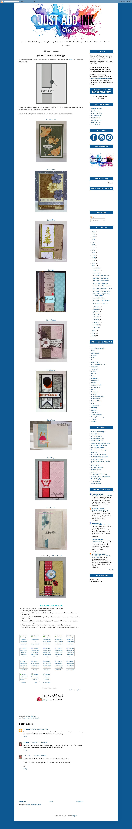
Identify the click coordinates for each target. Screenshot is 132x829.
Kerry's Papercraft (98, 509)
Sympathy (94, 412)
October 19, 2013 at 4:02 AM (39, 729)
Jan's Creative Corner (99, 554)
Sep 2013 (97, 306)
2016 (93, 258)
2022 (93, 242)
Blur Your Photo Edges (98, 432)
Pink (92, 403)
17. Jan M (35, 682)
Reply (25, 736)
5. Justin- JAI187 (70, 644)
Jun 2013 (96, 314)
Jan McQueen (95, 111)
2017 (93, 255)
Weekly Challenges (34, 42)
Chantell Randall (51, 120)
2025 (93, 234)
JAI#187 (32, 718)
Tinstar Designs (97, 494)
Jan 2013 (96, 327)
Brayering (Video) (96, 436)
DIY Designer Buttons (97, 448)
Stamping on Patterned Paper (100, 476)
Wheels (93, 421)
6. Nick (23, 656)
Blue (92, 360)
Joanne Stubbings (96, 113)
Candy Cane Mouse (97, 441)
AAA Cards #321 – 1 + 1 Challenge (102, 496)
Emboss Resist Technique (99, 450)
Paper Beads (95, 465)
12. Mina (35, 669)
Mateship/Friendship (97, 396)
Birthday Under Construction (100, 510)
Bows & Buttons (96, 434)
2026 (93, 232)
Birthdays (94, 355)
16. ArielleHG (23, 682)
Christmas (94, 367)
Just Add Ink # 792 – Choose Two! (101, 525)
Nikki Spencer (51, 370)
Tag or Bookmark (96, 414)
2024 (93, 237)
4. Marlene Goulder (58, 644)
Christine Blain (51, 170)
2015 (93, 260)
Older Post (79, 801)
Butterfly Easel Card (97, 438)
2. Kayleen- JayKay (35, 644)
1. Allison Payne (23, 644)
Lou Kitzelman (95, 118)
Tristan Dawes (95, 124)
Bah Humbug (95, 353)
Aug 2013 (96, 309)
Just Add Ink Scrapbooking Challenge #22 (101, 294)
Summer (94, 410)
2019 (93, 250)
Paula (70, 59)
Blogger (74, 816)
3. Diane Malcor (47, 644)
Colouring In (95, 369)
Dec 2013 (96, 268)
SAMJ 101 (94, 472)
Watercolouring (96, 483)
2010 (93, 336)
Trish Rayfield (51, 508)
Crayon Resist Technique (99, 445)
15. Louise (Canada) (70, 669)
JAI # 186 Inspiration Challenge (102, 288)
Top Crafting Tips (96, 479)
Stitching (94, 408)
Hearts (93, 389)
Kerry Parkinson (96, 115)
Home (23, 42)
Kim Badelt (51, 270)
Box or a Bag (95, 362)
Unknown (27, 729)
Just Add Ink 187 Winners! (101, 281)
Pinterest (97, 42)
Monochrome (95, 398)
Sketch (37, 718)
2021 (93, 245)
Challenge (27, 718)
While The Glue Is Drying (73, 42)
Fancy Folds (95, 380)
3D (92, 346)
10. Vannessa (70, 656)
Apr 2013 (96, 319)
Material (94, 394)
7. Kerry (35, 656)
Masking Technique (97, 459)
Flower (93, 383)
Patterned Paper (96, 401)
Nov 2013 (97, 270)
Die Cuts (94, 373)
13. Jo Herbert (47, 669)
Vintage (93, 419)
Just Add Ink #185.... (99, 298)
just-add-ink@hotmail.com (100, 78)
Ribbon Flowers (96, 470)
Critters (93, 371)
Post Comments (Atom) (34, 804)
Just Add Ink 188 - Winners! (101, 275)
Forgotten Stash (96, 385)
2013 (93, 266)
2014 (93, 263)
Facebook (107, 42)
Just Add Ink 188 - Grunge (100, 278)
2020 (93, 247)
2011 (93, 333)
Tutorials (88, 42)
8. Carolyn (47, 656)
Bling (92, 357)
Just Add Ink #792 (97, 541)
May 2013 (97, 317)
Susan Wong (51, 420)
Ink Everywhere (97, 523)
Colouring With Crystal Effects (100, 443)
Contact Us (66, 45)
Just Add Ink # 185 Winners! (101, 291)
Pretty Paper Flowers (97, 467)
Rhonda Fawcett (57, 556)
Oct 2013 (96, 273)
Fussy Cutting (95, 387)
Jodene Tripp (51, 220)
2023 (93, 239)
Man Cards (94, 392)
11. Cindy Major (23, 669)
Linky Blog (77, 690)
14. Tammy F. (58, 669)
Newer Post (22, 801)
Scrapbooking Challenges (53, 42)
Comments (95, 220)
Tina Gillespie (51, 458)
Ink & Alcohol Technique (98, 454)
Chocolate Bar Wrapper (98, 364)
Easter (93, 376)
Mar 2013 (97, 322)
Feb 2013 (96, 325)
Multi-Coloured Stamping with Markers (100, 462)
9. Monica (58, 656)
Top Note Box (95, 481)
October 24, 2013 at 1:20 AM (38, 742)
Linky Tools (71, 690)
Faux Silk (94, 452)
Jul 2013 (96, 312)
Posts (94, 217)
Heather (26, 742)
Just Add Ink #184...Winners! (101, 300)
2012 (93, 331)
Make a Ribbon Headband (99, 457)
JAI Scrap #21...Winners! (100, 303)
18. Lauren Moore (46, 682)
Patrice (26, 756)
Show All (111, 569)
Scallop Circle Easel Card (99, 474)
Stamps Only (95, 405)
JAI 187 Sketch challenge (100, 283)
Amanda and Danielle (98, 348)
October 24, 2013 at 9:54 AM (37, 756)
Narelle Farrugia (51, 320)
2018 (93, 253)
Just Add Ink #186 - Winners (101, 286)
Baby (93, 351)
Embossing (94, 378)
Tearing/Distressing (97, 417)
